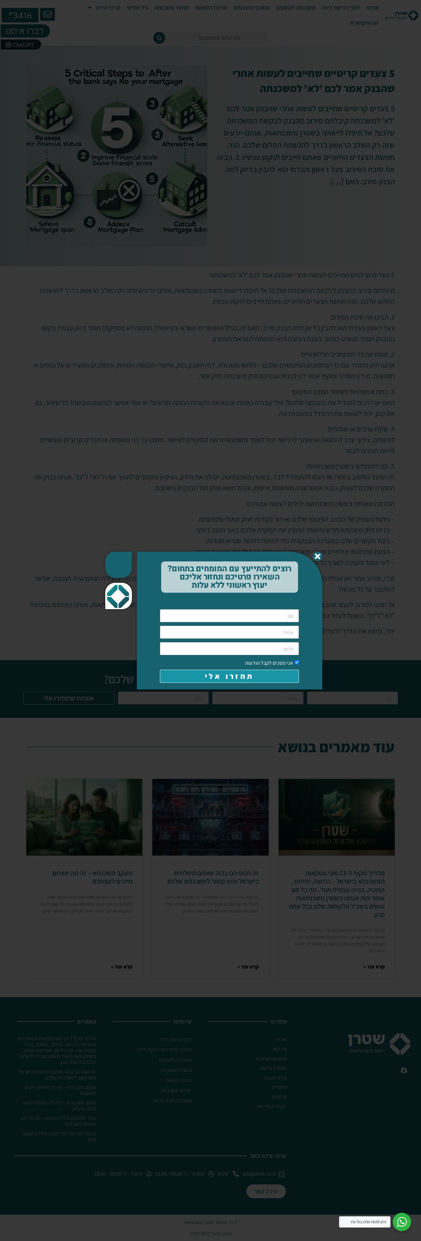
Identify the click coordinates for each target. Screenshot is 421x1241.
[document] (210, 620)
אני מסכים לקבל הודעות (269, 662)
